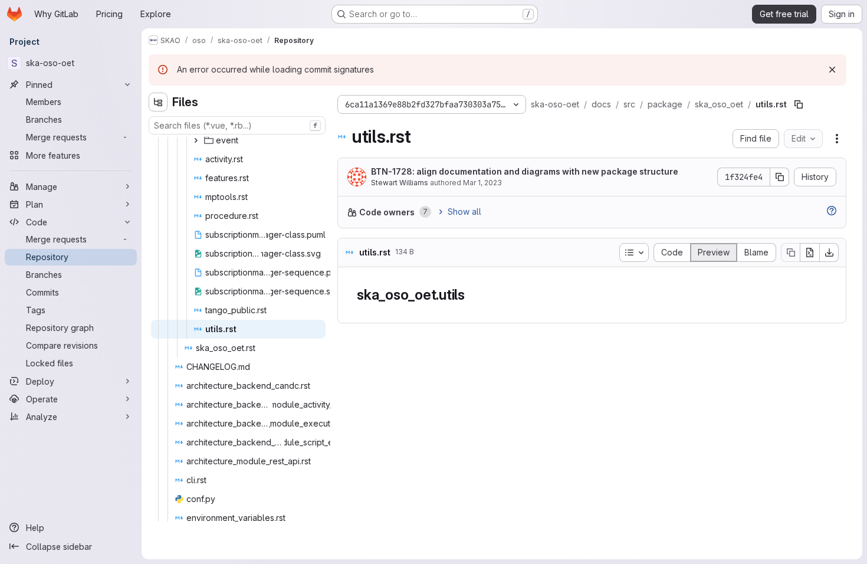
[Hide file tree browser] (158, 102)
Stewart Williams (399, 182)
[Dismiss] (832, 70)
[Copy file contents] (790, 252)
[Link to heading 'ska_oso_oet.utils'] (472, 294)
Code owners (387, 212)
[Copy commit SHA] (779, 177)
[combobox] (237, 125)
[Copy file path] (798, 104)
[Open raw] (809, 252)
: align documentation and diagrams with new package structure (524, 171)
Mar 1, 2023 (482, 182)
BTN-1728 (391, 171)
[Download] (829, 252)
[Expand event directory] (196, 140)
